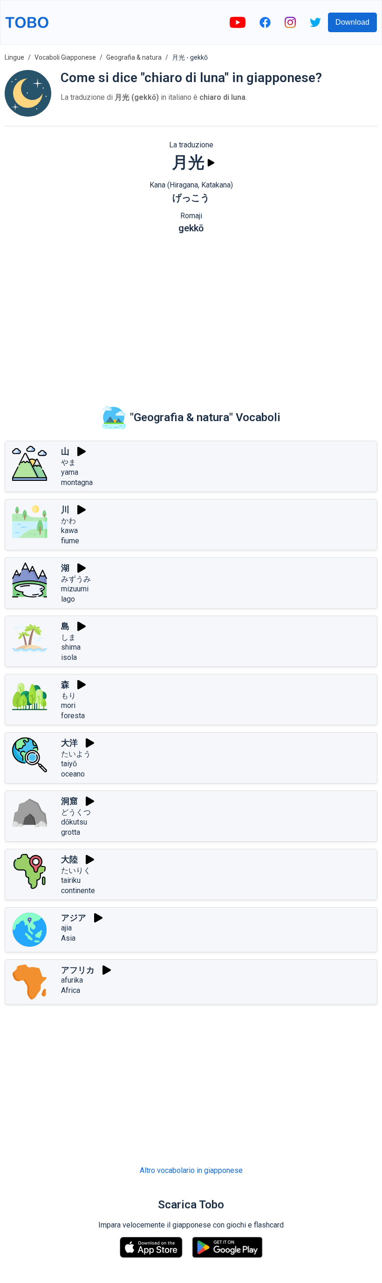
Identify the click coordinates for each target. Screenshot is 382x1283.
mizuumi (75, 588)
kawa (69, 530)
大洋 (69, 743)
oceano (73, 774)
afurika (72, 980)
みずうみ (76, 579)
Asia (68, 938)
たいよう (76, 753)
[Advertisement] (191, 313)
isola (69, 657)
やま (68, 462)
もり (68, 695)
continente (78, 890)
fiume (70, 540)
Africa (70, 990)
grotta (70, 832)
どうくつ (76, 812)
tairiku (71, 880)
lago (68, 599)
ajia (66, 927)
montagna (77, 482)
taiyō (69, 763)
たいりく (76, 870)
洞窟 (69, 801)
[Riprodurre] (211, 163)
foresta (73, 715)
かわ (68, 520)
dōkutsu (74, 822)
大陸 (69, 859)
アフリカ (78, 970)
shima (71, 647)
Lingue (14, 57)
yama (69, 472)
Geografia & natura (134, 57)
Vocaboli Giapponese (65, 57)
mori (68, 705)
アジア (73, 917)
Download (352, 22)
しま (68, 637)
